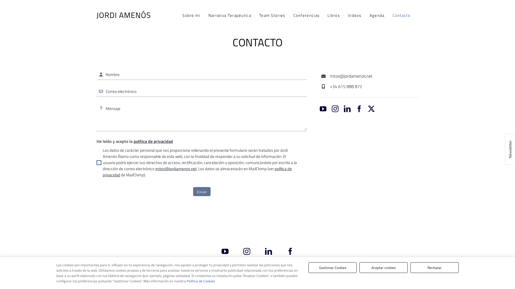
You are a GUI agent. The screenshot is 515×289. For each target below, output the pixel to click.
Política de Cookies (201, 281)
